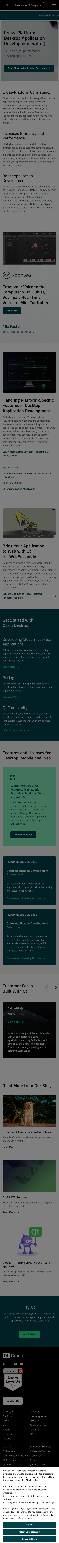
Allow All (29, 1524)
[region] (29, 1505)
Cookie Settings (29, 1539)
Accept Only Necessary (29, 1531)
